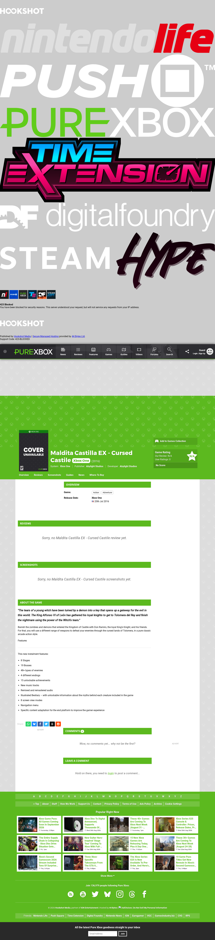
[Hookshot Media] (22, 21)
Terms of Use (129, 804)
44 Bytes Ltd (78, 336)
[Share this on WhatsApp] (28, 724)
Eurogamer (138, 915)
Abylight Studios (94, 466)
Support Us (84, 804)
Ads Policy (145, 804)
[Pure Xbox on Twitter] (95, 895)
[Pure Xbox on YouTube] (83, 895)
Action (96, 492)
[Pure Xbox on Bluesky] (107, 895)
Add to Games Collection (172, 441)
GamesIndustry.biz (165, 915)
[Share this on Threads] (52, 724)
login (111, 773)
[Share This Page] (187, 351)
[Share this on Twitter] (46, 724)
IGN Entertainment (89, 908)
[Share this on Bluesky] (34, 724)
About (45, 804)
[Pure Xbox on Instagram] (119, 895)
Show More (107, 875)
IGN (127, 915)
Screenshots (54, 475)
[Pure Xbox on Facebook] (144, 895)
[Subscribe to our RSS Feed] (70, 895)
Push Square (57, 915)
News (81, 475)
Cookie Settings (173, 804)
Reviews (38, 475)
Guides (69, 475)
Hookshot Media (22, 336)
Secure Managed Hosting (46, 336)
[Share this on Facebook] (40, 724)
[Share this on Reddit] (58, 724)
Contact (97, 804)
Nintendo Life (40, 915)
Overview (24, 475)
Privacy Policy (111, 804)
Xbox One (65, 466)
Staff (54, 804)
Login (195, 353)
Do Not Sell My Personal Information (150, 908)
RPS (188, 915)
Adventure (107, 492)
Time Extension (75, 915)
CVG (180, 915)
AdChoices (127, 908)
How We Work (67, 804)
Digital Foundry (95, 915)
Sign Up (202, 353)
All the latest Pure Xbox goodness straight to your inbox (107, 927)
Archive (158, 804)
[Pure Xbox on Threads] (132, 895)
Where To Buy (97, 475)
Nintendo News (114, 915)
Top (37, 804)
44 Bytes (113, 908)
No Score (160, 465)
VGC (149, 915)
